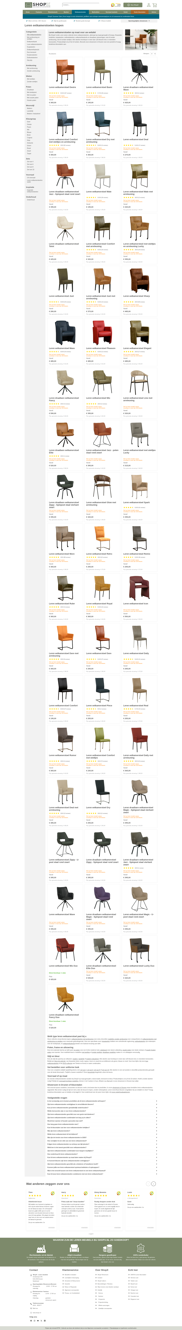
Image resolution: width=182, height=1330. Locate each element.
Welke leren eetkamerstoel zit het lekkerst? (62, 1134)
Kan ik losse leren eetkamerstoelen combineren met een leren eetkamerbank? (75, 1174)
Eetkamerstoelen (80, 12)
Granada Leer (135, 1296)
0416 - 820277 (37, 1305)
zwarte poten (126, 1050)
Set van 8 (30, 167)
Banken (66, 12)
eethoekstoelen (140, 1041)
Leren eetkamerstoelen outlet (34, 181)
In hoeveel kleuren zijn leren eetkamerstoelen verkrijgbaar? (68, 1161)
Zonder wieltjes (32, 81)
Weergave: (146, 53)
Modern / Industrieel (33, 113)
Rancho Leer (134, 1293)
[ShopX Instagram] (34, 1320)
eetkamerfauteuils (69, 1043)
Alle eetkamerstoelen (34, 34)
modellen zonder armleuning (117, 1039)
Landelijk (30, 111)
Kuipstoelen (31, 47)
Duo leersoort (31, 52)
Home (28, 12)
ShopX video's (102, 1281)
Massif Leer (134, 1284)
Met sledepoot (31, 92)
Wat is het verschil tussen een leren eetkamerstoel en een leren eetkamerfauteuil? (76, 1170)
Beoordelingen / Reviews (105, 1284)
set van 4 (83, 1070)
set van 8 (97, 1070)
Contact (100, 1277)
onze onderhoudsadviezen (121, 1092)
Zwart (29, 151)
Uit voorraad (31, 177)
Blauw (29, 132)
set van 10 (105, 1070)
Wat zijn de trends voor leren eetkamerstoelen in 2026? (67, 1137)
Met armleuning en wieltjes (33, 38)
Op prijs (29, 60)
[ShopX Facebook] (31, 1320)
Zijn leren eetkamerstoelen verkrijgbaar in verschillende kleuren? (70, 1104)
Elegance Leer (135, 1299)
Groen (29, 145)
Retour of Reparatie (70, 1287)
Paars (29, 127)
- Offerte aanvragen (103, 1305)
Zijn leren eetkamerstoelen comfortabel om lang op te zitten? (69, 1117)
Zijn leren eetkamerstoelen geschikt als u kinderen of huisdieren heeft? (72, 1164)
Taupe (29, 153)
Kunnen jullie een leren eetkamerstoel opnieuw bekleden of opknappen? (73, 1167)
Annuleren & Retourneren (72, 1281)
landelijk (81, 1059)
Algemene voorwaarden (72, 1290)
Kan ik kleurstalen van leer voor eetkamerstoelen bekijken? (68, 1127)
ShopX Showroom (103, 1274)
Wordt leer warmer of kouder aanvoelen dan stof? (65, 1121)
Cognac (29, 137)
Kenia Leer (134, 1287)
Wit (28, 129)
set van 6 (90, 1070)
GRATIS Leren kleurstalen (138, 1274)
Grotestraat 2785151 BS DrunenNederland (38, 1279)
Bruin (29, 135)
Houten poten (31, 100)
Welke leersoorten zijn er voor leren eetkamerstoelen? (66, 1111)
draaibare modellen (109, 1052)
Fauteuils (39, 12)
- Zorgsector (101, 1299)
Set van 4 (30, 161)
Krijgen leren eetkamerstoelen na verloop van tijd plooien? (68, 1144)
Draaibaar (30, 89)
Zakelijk (100, 1290)
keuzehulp (91, 1072)
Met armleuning (32, 68)
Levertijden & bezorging (72, 1277)
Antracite (30, 143)
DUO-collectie (67, 1063)
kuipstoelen (106, 1041)
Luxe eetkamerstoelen (34, 44)
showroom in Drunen (120, 1087)
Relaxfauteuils (52, 12)
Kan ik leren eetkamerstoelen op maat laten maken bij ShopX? (69, 1157)
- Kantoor (100, 1296)
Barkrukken (95, 12)
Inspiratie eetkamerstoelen (32, 191)
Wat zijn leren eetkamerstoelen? (58, 1131)
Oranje (29, 124)
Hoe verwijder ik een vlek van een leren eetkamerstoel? (67, 1141)
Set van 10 (30, 169)
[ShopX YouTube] (38, 1320)
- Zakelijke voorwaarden (105, 1308)
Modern (29, 108)
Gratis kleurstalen (139, 12)
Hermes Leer (134, 1277)
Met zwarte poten (32, 97)
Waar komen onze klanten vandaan (108, 1287)
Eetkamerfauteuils (33, 49)
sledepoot (103, 1050)
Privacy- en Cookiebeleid (72, 1293)
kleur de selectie (60, 1061)
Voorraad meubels (111, 12)
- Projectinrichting (103, 1302)
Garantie (67, 1284)
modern (75, 1059)
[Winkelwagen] (154, 4)
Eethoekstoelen (32, 57)
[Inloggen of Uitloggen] (148, 4)
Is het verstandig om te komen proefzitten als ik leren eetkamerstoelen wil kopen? (76, 1101)
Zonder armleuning (33, 71)
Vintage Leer (134, 1290)
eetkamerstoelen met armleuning (82, 1039)
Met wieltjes (31, 79)
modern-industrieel (92, 1059)
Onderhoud (31, 200)
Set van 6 (30, 164)
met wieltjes (86, 1052)
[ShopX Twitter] (41, 1320)
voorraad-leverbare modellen (68, 1081)
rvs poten (77, 1050)
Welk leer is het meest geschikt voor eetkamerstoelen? (66, 1147)
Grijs (28, 140)
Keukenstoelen (32, 55)
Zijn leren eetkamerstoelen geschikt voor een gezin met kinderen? (71, 1114)
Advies (154, 12)
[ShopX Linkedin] (44, 1320)
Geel (28, 122)
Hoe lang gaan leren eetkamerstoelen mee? (62, 1124)
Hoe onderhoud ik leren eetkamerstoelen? (62, 1154)
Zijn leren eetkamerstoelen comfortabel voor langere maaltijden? (70, 1151)
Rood (29, 148)
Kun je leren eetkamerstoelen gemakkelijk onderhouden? (67, 1107)
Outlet (126, 12)
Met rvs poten (31, 95)
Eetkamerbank (32, 41)
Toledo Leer (134, 1281)
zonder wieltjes (97, 1052)
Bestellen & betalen (70, 1274)
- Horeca (100, 1293)
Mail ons (35, 1308)
